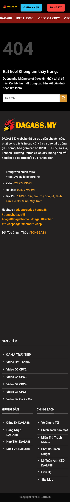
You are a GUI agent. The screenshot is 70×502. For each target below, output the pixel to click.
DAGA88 (6, 18)
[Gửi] (63, 98)
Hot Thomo (25, 18)
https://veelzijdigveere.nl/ (23, 177)
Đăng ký (56, 7)
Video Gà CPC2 (49, 18)
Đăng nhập (31, 7)
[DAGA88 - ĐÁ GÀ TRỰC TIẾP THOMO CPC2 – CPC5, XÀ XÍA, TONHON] (10, 6)
